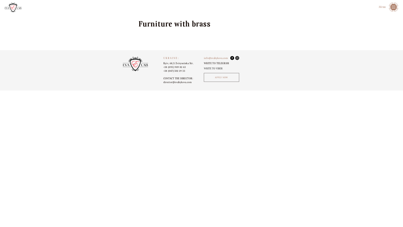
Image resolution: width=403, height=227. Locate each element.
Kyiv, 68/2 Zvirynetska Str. (178, 63)
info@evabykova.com (216, 58)
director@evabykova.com (177, 82)
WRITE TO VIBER (213, 68)
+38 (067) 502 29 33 (174, 71)
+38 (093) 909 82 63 (174, 67)
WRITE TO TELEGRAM (216, 63)
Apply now (221, 77)
